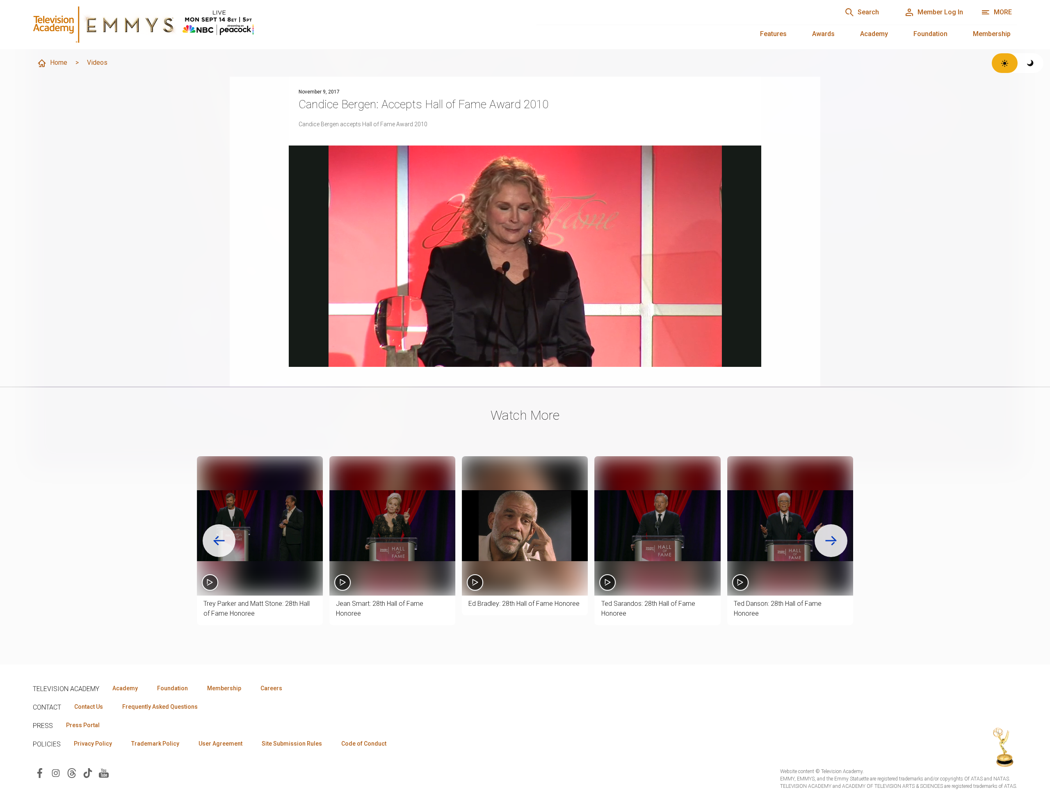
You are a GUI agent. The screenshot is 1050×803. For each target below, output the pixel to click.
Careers (271, 688)
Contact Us (88, 706)
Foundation (930, 34)
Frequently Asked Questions (160, 706)
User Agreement (220, 743)
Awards (823, 34)
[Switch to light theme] (1005, 63)
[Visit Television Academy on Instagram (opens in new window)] (56, 772)
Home (58, 62)
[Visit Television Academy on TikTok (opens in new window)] (88, 772)
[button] (260, 526)
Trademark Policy (155, 743)
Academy (874, 34)
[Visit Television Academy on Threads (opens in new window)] (72, 772)
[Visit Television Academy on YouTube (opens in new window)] (104, 772)
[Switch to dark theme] (1030, 63)
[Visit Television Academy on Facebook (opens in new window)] (40, 772)
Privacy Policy (93, 743)
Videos (97, 62)
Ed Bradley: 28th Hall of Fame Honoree (524, 603)
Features (773, 34)
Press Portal (83, 725)
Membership (992, 34)
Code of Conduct (363, 743)
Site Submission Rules (292, 743)
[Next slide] (831, 540)
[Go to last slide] (219, 540)
